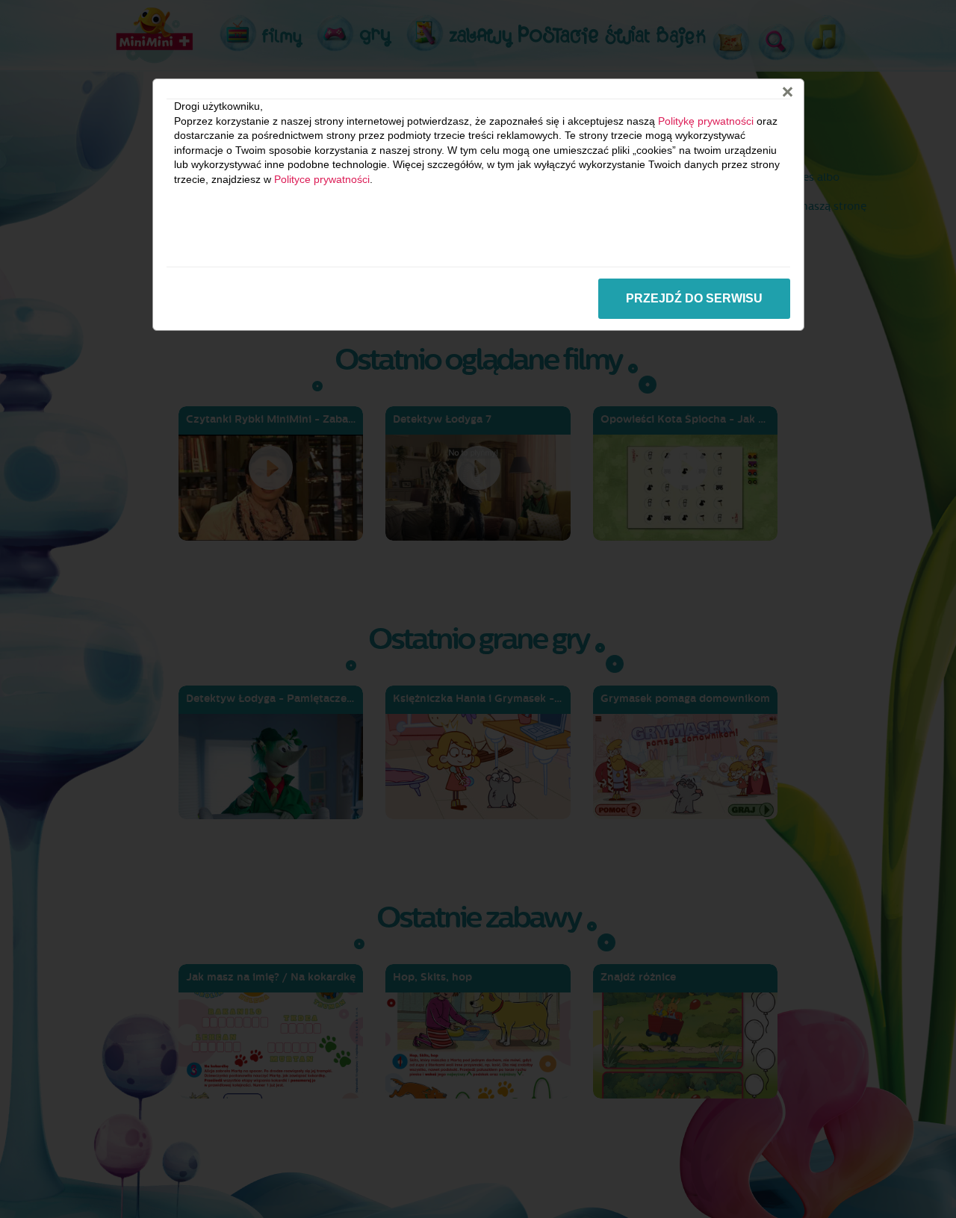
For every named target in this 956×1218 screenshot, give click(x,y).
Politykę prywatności (706, 121)
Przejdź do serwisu (694, 298)
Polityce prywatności (322, 179)
